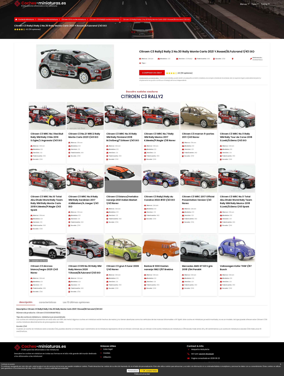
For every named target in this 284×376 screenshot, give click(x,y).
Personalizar (133, 371)
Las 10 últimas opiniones (76, 302)
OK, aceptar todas (149, 371)
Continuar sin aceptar (8, 364)
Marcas (243, 4)
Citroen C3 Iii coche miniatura (74, 19)
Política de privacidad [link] (142, 374)
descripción (25, 302)
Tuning (264, 4)
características (47, 302)
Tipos (253, 4)
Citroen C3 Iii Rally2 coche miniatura (104, 19)
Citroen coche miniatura (48, 19)
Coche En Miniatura (26, 19)
